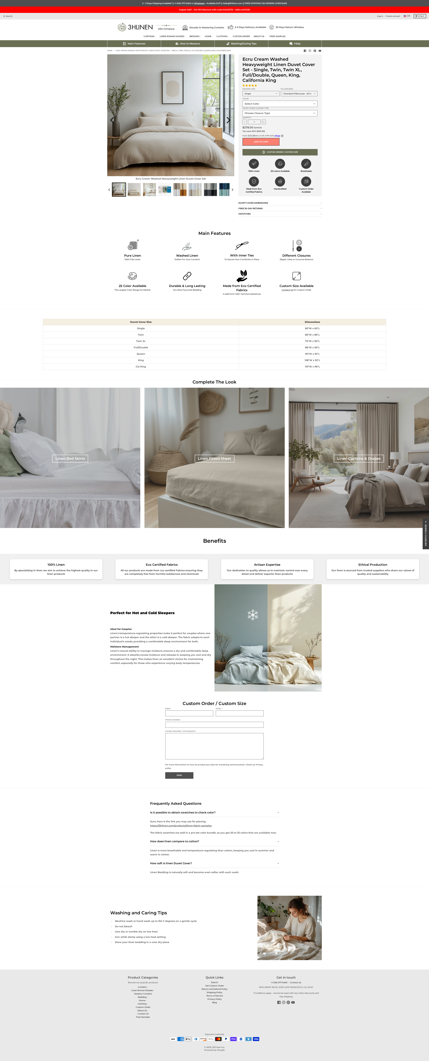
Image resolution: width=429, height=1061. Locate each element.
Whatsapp (199, 3)
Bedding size (248, 89)
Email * (219, 709)
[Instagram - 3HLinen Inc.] (310, 51)
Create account (393, 16)
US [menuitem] (408, 16)
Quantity (246, 118)
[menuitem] (119, 190)
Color (245, 99)
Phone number (172, 720)
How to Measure (190, 43)
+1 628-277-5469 (182, 3)
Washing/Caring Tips (243, 43)
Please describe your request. (180, 731)
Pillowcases (287, 89)
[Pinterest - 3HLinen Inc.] (315, 51)
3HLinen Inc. (218, 1047)
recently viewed (425, 535)
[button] (250, 85)
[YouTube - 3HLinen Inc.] (320, 51)
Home (110, 50)
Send (179, 775)
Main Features (136, 43)
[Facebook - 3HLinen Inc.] (305, 51)
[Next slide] (229, 120)
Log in (380, 16)
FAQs (297, 43)
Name (168, 709)
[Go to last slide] (114, 120)
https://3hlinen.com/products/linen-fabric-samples (181, 825)
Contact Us (287, 290)
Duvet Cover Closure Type (255, 108)
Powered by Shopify (214, 1050)
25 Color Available (132, 286)
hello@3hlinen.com (232, 3)
